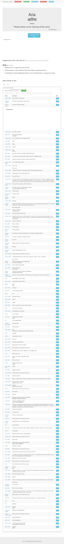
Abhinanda (7, 236)
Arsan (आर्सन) (7, 461)
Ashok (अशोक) (7, 479)
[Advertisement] (25, 5)
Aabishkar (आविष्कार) (7, 101)
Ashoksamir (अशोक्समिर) (7, 485)
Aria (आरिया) (7, 448)
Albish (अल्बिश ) (8, 347)
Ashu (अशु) (7, 488)
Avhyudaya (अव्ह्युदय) (7, 511)
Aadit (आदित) (7, 134)
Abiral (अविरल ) (8, 267)
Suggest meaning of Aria (34, 35)
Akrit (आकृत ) (7, 344)
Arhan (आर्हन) (7, 442)
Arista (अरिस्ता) (7, 451)
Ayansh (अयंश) (8, 523)
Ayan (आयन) (7, 520)
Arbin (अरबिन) (7, 439)
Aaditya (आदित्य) (8, 138)
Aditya (6, 293)
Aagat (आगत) (7, 141)
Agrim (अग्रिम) (7, 305)
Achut (6, 278)
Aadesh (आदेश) (8, 131)
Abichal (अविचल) (8, 253)
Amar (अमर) (7, 360)
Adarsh (6, 284)
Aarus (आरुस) (7, 176)
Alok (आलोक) (7, 350)
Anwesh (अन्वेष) (8, 436)
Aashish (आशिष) (8, 200)
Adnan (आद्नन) (8, 296)
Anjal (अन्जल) (7, 397)
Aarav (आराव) (7, 156)
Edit (57, 98)
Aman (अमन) (7, 356)
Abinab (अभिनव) (8, 256)
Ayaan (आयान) (7, 517)
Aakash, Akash (8, 149)
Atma (6, 501)
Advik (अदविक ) (8, 299)
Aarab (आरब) (7, 153)
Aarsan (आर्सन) (8, 165)
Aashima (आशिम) (6, 198)
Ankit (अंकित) (7, 409)
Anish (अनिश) (7, 394)
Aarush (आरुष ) (8, 179)
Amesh (6, 363)
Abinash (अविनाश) (6, 262)
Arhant (6, 446)
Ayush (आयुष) (7, 526)
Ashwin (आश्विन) (8, 491)
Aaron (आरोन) (7, 159)
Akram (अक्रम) (8, 342)
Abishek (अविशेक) (6, 272)
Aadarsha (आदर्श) (7, 105)
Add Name (24, 90)
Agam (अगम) (7, 302)
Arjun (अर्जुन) (7, 454)
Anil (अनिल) (7, 391)
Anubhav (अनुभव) (7, 422)
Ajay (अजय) (7, 316)
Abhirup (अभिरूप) (6, 247)
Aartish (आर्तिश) (8, 173)
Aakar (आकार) (7, 144)
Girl (8, 84)
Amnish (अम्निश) (8, 372)
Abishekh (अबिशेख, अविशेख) (8, 275)
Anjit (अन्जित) (7, 404)
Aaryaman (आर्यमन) (7, 188)
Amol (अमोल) (7, 375)
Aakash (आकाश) (8, 147)
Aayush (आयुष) (8, 221)
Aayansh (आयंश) (8, 216)
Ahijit (6, 308)
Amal (6, 353)
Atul (6, 503)
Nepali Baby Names (8, 1)
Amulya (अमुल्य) (8, 381)
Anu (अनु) (7, 418)
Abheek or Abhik (7, 230)
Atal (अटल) (7, 498)
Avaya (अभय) (7, 506)
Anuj (6, 425)
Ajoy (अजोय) (7, 326)
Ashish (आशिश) (8, 476)
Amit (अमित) (7, 370)
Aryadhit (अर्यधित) (6, 467)
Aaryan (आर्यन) (7, 190)
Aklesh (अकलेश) (8, 339)
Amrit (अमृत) (7, 378)
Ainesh (6, 314)
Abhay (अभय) (7, 226)
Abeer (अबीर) (7, 223)
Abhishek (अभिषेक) (7, 251)
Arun (6, 464)
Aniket (6, 388)
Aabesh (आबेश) (8, 98)
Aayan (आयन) (7, 213)
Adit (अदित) (7, 290)
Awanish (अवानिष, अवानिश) (8, 514)
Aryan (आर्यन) (7, 470)
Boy (4, 84)
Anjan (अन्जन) (7, 400)
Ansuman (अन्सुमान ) (7, 415)
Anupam (6, 430)
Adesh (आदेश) (7, 287)
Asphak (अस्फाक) (6, 495)
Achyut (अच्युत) (8, 281)
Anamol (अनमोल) (8, 385)
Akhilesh (6, 336)
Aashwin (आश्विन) (6, 204)
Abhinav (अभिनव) (6, 240)
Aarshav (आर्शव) (8, 170)
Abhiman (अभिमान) (7, 234)
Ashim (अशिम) (7, 474)
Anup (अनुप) (7, 427)
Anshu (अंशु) (7, 412)
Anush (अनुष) (7, 433)
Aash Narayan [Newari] (8, 194)
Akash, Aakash (8, 329)
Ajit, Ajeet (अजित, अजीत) (7, 324)
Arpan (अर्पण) (7, 458)
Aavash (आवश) (8, 209)
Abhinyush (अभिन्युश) (7, 244)
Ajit (5, 320)
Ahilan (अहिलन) (8, 311)
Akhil (6, 333)
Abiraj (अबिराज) (8, 265)
